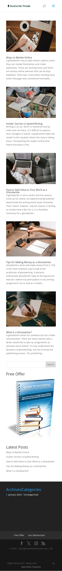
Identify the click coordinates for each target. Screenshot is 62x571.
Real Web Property (31, 566)
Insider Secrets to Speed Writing (24, 123)
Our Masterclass (36, 535)
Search (50, 364)
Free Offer (19, 535)
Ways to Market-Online (19, 57)
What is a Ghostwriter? (19, 332)
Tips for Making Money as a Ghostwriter (28, 262)
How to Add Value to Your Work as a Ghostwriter (26, 191)
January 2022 (14, 494)
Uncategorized (31, 494)
